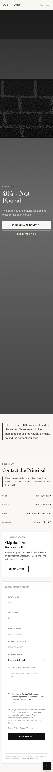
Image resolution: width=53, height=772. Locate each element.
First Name (14, 597)
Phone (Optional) (17, 641)
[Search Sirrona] (41, 4)
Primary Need (15, 654)
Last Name (14, 612)
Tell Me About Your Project (23, 667)
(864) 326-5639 (43, 495)
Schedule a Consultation (26, 225)
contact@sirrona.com (38, 513)
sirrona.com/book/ (15, 720)
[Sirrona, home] (11, 4)
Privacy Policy (13, 728)
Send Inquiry (26, 737)
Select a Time (16, 569)
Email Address (16, 629)
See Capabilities (26, 234)
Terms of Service (26, 728)
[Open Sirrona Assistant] (47, 766)
